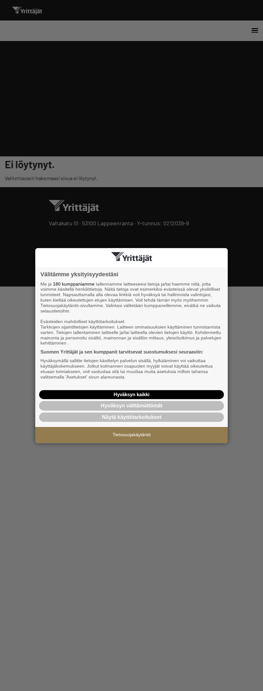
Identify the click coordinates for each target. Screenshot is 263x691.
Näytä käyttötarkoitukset (131, 417)
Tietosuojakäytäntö (132, 434)
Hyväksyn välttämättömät (131, 405)
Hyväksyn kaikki (131, 394)
